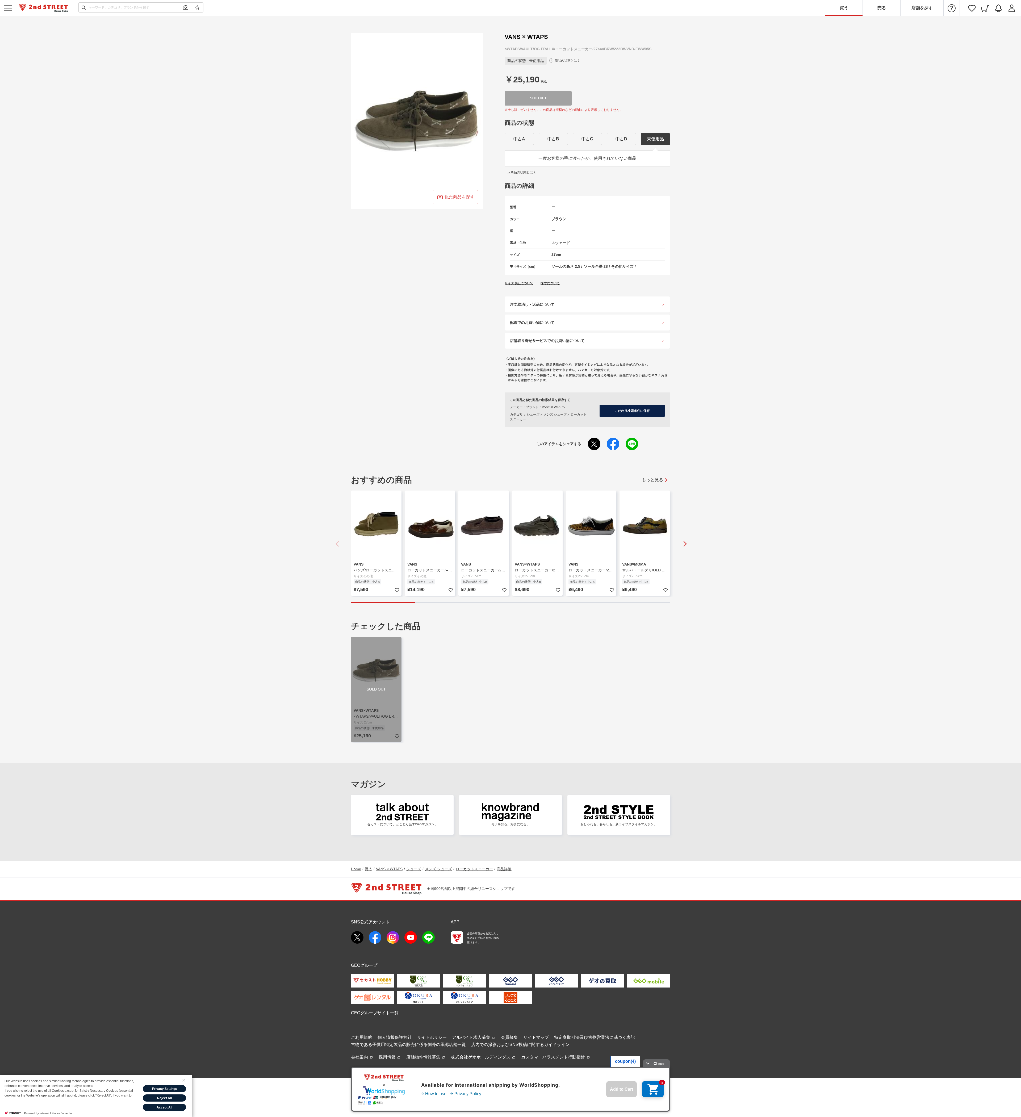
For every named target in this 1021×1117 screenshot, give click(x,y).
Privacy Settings (164, 1089)
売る (881, 8)
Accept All (164, 1107)
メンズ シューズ (438, 869)
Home (356, 869)
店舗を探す (922, 8)
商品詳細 (504, 869)
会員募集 (509, 1037)
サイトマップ (536, 1037)
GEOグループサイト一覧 (375, 1013)
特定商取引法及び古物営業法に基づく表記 (594, 1037)
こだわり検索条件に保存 (632, 411)
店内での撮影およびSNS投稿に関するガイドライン (520, 1044)
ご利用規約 (361, 1037)
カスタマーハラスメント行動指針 (553, 1057)
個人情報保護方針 (395, 1037)
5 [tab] (638, 602)
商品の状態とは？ (567, 60)
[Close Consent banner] (183, 1080)
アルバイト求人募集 (471, 1037)
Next (683, 544)
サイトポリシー (432, 1037)
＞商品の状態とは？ (521, 172)
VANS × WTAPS (389, 869)
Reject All (164, 1098)
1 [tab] (383, 602)
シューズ (413, 869)
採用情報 (388, 1057)
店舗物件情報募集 (423, 1057)
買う (844, 8)
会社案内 (360, 1057)
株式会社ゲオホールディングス (481, 1057)
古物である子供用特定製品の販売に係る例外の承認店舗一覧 (408, 1044)
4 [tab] (574, 602)
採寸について (550, 283)
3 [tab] (510, 602)
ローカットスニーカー (474, 869)
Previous (338, 544)
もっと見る (652, 480)
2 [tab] (447, 602)
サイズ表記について (519, 283)
